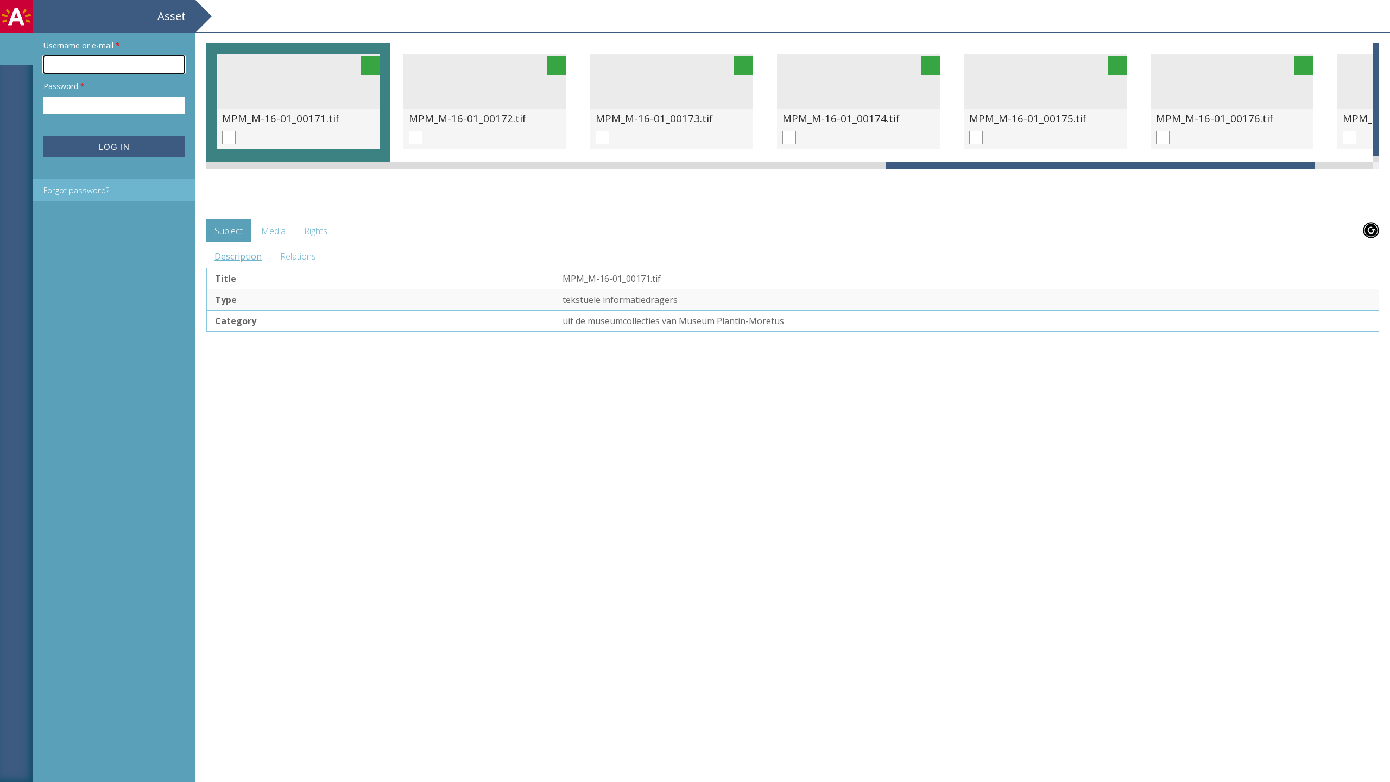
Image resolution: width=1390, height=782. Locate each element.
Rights (315, 231)
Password (64, 86)
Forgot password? (76, 190)
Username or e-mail (81, 45)
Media (273, 231)
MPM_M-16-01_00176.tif (1214, 118)
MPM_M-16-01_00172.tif (467, 118)
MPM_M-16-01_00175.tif (1027, 118)
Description (238, 256)
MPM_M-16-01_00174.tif (841, 118)
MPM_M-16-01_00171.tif (280, 118)
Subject (228, 231)
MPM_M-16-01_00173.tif (654, 118)
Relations (298, 256)
